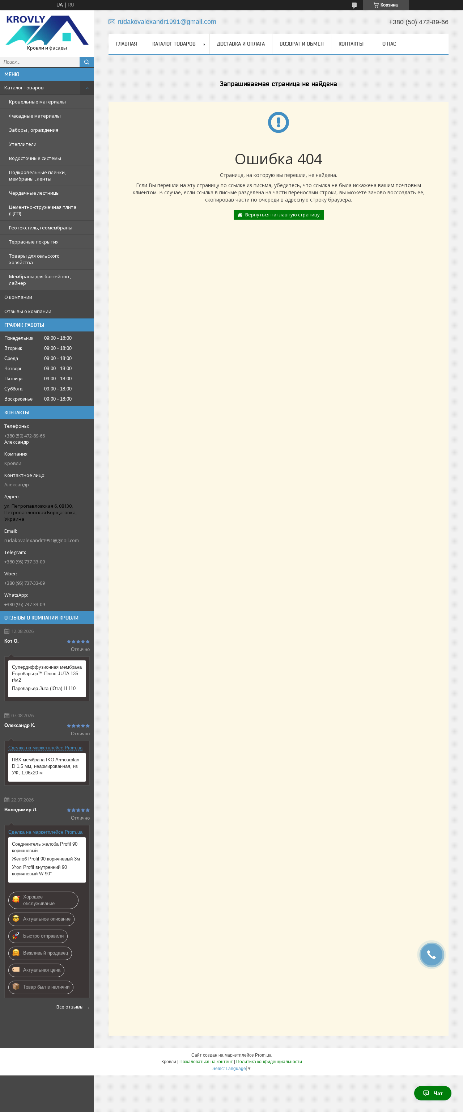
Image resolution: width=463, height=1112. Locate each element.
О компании (18, 297)
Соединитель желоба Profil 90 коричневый (44, 847)
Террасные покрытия (34, 241)
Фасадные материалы (35, 116)
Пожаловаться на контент (206, 1061)
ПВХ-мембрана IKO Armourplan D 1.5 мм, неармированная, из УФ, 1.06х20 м (45, 766)
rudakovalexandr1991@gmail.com (41, 540)
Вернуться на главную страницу (282, 214)
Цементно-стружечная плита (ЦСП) (42, 210)
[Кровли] (47, 30)
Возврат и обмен (302, 44)
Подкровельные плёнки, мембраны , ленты (37, 175)
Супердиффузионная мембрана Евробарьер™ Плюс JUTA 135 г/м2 (47, 673)
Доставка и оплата (241, 44)
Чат (438, 1093)
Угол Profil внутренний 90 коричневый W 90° (39, 870)
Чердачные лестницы (34, 193)
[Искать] (87, 62)
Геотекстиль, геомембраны (40, 227)
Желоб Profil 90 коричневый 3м (46, 859)
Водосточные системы (35, 158)
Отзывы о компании (27, 311)
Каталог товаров (24, 87)
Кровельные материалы (37, 101)
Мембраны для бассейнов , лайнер (40, 279)
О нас (389, 44)
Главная (126, 44)
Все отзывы (70, 1006)
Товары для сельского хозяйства (34, 259)
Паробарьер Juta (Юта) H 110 (44, 688)
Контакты (351, 44)
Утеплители (23, 144)
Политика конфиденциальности (269, 1061)
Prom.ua (263, 1055)
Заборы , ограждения (33, 130)
